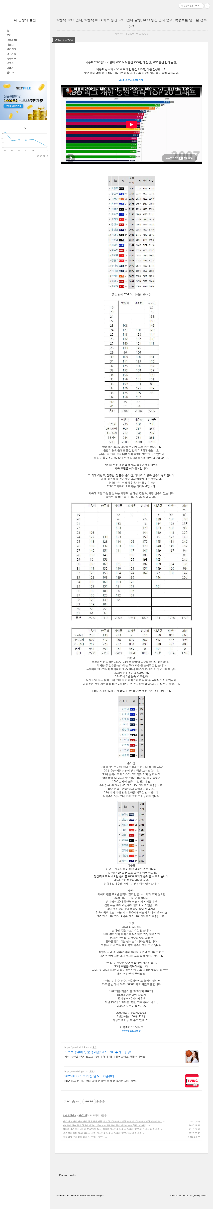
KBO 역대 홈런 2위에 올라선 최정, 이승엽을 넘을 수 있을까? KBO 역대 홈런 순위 (102, 1133)
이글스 (10, 44)
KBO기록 (83, 1115)
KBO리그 (11, 49)
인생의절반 (12, 39)
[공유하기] (73, 1101)
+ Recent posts (66, 1175)
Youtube (91, 1195)
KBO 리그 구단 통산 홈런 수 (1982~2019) (83, 1137)
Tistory (184, 1195)
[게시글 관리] (78, 1101)
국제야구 (11, 58)
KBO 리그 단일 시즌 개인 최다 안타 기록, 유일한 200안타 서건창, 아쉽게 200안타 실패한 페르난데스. (112, 1121)
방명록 (10, 63)
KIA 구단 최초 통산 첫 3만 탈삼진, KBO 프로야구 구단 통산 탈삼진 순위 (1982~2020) (104, 1125)
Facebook (81, 1195)
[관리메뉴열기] (207, 5)
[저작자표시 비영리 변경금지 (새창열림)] (100, 1101)
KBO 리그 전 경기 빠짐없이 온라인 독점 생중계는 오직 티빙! (100, 1080)
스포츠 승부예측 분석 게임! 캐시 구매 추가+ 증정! (97, 1052)
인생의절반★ (69, 1115)
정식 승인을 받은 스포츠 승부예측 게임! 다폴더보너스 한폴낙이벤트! (105, 1056)
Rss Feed (60, 1195)
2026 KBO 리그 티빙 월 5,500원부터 (89, 1076)
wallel (204, 1195)
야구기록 (11, 53)
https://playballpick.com (77, 1047)
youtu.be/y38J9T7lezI (131, 80)
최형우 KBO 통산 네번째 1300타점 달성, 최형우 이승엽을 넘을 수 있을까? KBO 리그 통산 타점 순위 (111, 1129)
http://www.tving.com (76, 1071)
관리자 (10, 72)
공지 (9, 35)
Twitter (72, 1195)
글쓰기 (10, 67)
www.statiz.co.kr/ (131, 1030)
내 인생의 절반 (25, 20)
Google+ (100, 1195)
